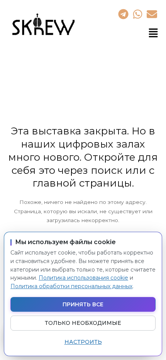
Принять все (83, 304)
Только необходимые (83, 322)
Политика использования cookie (83, 277)
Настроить (83, 341)
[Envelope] (152, 14)
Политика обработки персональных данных (71, 286)
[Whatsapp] (137, 14)
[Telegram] (123, 14)
